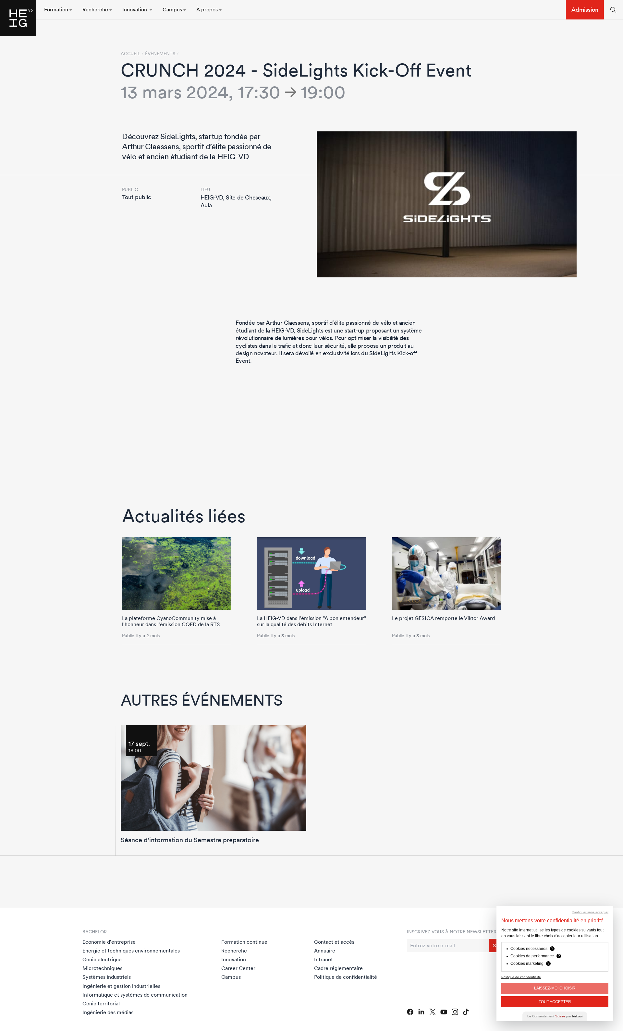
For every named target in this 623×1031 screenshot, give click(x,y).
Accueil (130, 53)
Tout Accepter (555, 1002)
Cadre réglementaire (338, 968)
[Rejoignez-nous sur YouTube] (443, 1012)
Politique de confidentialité (345, 977)
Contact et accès (334, 942)
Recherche (234, 950)
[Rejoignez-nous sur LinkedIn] (421, 1012)
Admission (584, 9)
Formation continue (244, 942)
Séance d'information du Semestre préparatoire (190, 840)
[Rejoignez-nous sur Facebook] (410, 1012)
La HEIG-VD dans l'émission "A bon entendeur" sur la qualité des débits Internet (311, 621)
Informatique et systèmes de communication (135, 994)
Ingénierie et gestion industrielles (121, 986)
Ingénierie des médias (107, 1012)
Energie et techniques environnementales (131, 950)
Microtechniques (102, 968)
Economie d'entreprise (109, 942)
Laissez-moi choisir (555, 988)
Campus (231, 977)
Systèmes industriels (106, 977)
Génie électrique (102, 959)
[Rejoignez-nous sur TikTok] (466, 1012)
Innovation (233, 959)
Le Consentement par (554, 1016)
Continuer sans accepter (590, 912)
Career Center (238, 968)
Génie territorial (101, 1003)
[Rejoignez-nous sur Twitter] (432, 1012)
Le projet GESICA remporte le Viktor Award (443, 618)
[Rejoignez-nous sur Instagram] (455, 1012)
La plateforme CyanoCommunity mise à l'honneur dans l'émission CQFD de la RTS (171, 621)
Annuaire (324, 950)
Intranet (323, 959)
